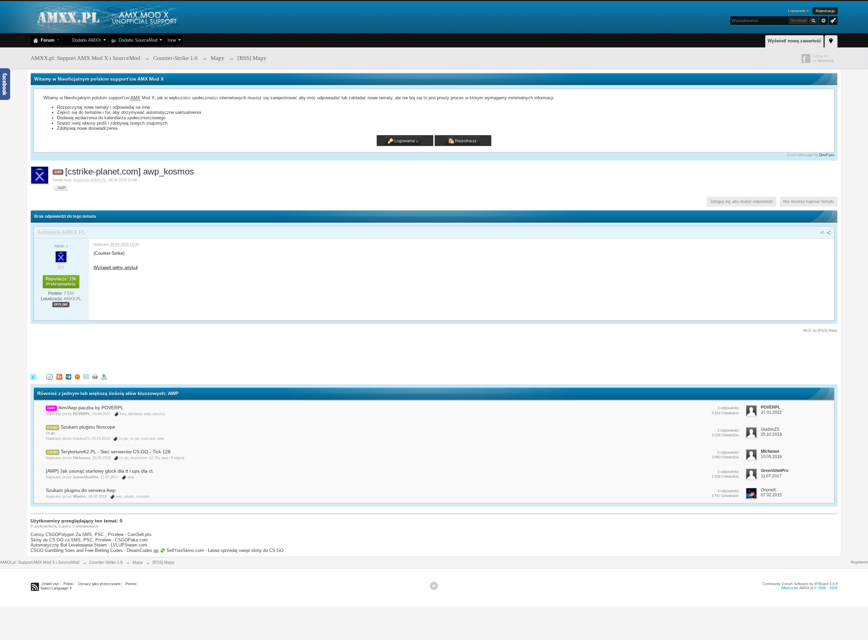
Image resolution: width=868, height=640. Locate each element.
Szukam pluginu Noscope (88, 427)
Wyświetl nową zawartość (794, 40)
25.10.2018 (771, 434)
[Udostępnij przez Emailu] (86, 376)
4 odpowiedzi (728, 491)
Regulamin (859, 562)
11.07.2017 (771, 476)
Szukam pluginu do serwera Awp (81, 490)
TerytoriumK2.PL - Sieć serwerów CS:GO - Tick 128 (116, 451)
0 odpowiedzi (728, 452)
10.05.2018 (771, 456)
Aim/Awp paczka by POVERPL (90, 407)
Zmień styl (50, 584)
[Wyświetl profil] (61, 256)
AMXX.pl (806, 588)
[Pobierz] (103, 376)
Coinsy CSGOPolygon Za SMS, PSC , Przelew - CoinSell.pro (91, 534)
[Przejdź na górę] (434, 586)
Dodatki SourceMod (136, 40)
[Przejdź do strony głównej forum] (106, 16)
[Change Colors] (832, 20)
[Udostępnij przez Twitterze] (33, 376)
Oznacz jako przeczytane (99, 584)
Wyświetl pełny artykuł (116, 267)
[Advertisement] (154, 352)
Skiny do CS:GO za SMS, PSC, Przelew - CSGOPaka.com (89, 539)
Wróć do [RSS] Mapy (820, 330)
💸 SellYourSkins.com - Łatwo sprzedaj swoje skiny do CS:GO (221, 550)
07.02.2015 (771, 495)
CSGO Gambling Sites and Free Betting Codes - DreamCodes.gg (94, 550)
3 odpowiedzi (728, 408)
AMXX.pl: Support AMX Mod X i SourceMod (39, 562)
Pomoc (131, 584)
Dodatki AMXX (85, 40)
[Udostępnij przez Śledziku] (68, 376)
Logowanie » (798, 11)
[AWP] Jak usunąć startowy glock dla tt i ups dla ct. (100, 471)
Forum (46, 40)
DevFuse (826, 155)
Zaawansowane (823, 20)
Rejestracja (825, 11)
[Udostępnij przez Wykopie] (49, 376)
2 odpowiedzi (728, 430)
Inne (171, 40)
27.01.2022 (771, 412)
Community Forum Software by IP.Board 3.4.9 (799, 584)
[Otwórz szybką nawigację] (831, 40)
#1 (823, 232)
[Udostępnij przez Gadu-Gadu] (77, 376)
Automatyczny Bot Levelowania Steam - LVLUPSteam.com (89, 545)
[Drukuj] (95, 376)
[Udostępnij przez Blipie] (59, 376)
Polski (68, 584)
